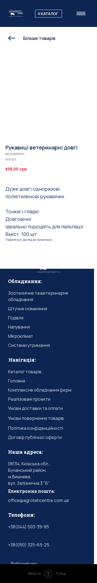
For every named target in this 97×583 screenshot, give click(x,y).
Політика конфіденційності (35, 428)
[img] (48, 14)
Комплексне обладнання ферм (39, 390)
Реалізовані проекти (29, 399)
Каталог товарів (24, 372)
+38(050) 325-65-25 (28, 545)
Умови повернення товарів (36, 418)
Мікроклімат (20, 336)
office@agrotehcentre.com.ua (38, 500)
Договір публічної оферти (35, 437)
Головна (16, 381)
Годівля (15, 318)
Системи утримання (29, 345)
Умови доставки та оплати (35, 408)
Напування (19, 327)
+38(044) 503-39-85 (28, 527)
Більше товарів (39, 38)
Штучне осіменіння (27, 309)
